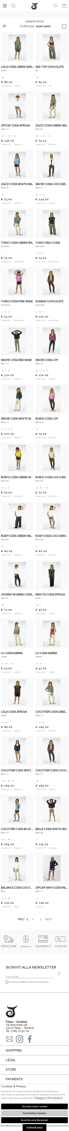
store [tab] (11, 1069)
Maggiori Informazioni (48, 1098)
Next (48, 919)
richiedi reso (34, 1127)
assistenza (26, 947)
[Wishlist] (56, 6)
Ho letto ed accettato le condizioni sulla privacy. (29, 982)
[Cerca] (13, 6)
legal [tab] (11, 1060)
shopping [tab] (14, 1050)
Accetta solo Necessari (34, 1120)
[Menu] (5, 6)
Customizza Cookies (34, 1113)
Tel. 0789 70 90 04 (17, 1031)
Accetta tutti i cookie (34, 1106)
